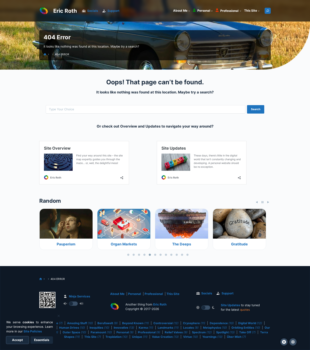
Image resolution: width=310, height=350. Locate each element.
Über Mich (236, 337)
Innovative (124, 327)
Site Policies (33, 331)
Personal (134, 294)
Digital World (250, 323)
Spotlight (225, 332)
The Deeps (131, 244)
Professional (154, 294)
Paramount (101, 332)
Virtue (190, 337)
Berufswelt (107, 323)
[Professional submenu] (240, 11)
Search (255, 109)
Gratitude (188, 244)
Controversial (166, 323)
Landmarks (168, 327)
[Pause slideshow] (262, 202)
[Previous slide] (256, 202)
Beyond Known (135, 323)
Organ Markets (73, 244)
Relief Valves (176, 332)
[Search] (268, 11)
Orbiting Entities (245, 327)
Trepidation (116, 337)
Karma (146, 327)
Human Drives (72, 327)
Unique (139, 337)
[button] (293, 342)
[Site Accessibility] (284, 342)
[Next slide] (268, 202)
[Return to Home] (114, 307)
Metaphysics (215, 327)
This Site (172, 294)
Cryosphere (194, 323)
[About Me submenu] (189, 11)
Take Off (247, 332)
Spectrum (202, 332)
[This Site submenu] (259, 11)
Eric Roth (65, 11)
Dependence (222, 323)
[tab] (128, 255)
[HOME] (45, 54)
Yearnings (212, 337)
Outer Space (74, 332)
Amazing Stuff (80, 323)
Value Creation (165, 337)
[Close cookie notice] (58, 316)
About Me (117, 294)
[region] (155, 233)
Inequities (99, 327)
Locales (191, 327)
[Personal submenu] (212, 11)
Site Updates (230, 305)
